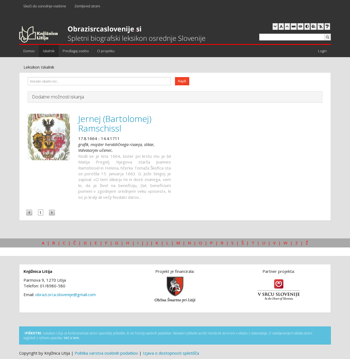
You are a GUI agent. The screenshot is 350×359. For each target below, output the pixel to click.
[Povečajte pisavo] (287, 26)
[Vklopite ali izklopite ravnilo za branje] (294, 26)
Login (322, 50)
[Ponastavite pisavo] (281, 26)
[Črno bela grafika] (327, 26)
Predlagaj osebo (76, 50)
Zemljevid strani (87, 6)
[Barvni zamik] (320, 26)
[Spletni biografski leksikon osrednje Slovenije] (112, 34)
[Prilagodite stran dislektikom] (307, 26)
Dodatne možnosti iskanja (58, 97)
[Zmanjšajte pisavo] (275, 26)
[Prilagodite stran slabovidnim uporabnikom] (301, 26)
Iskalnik (48, 50)
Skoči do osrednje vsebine (44, 6)
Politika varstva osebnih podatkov (106, 353)
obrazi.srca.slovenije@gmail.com (65, 294)
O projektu (106, 50)
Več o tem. (72, 337)
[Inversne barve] (314, 26)
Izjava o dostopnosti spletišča (171, 353)
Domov (29, 50)
